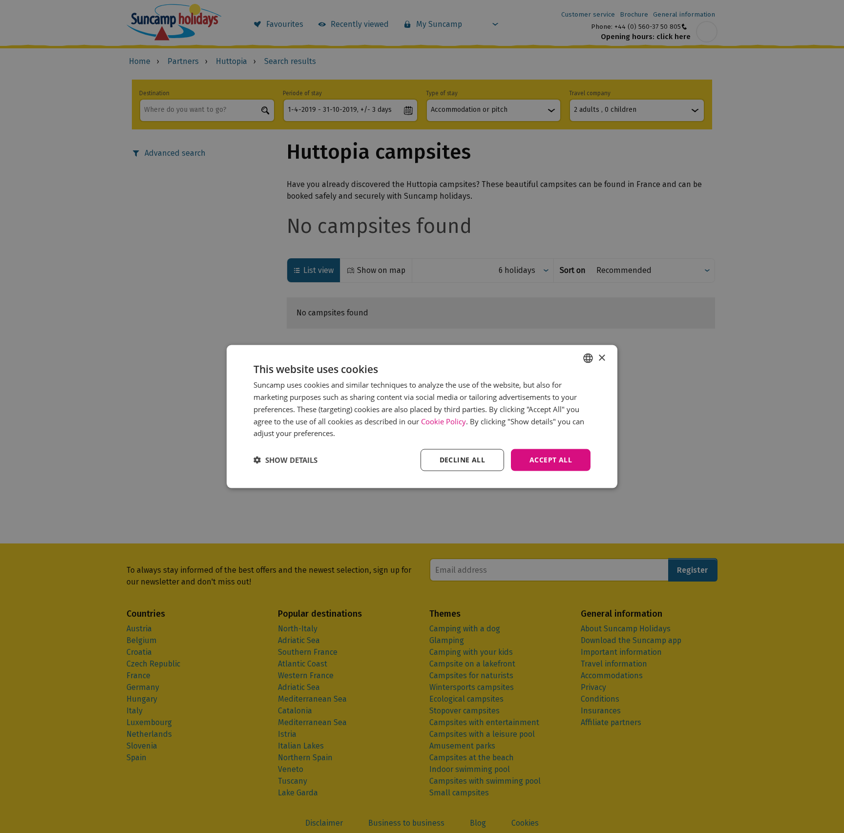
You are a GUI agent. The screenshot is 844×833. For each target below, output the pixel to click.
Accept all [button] (550, 459)
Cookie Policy (443, 421)
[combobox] (588, 358)
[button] (285, 460)
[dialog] (422, 416)
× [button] (601, 357)
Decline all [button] (462, 459)
